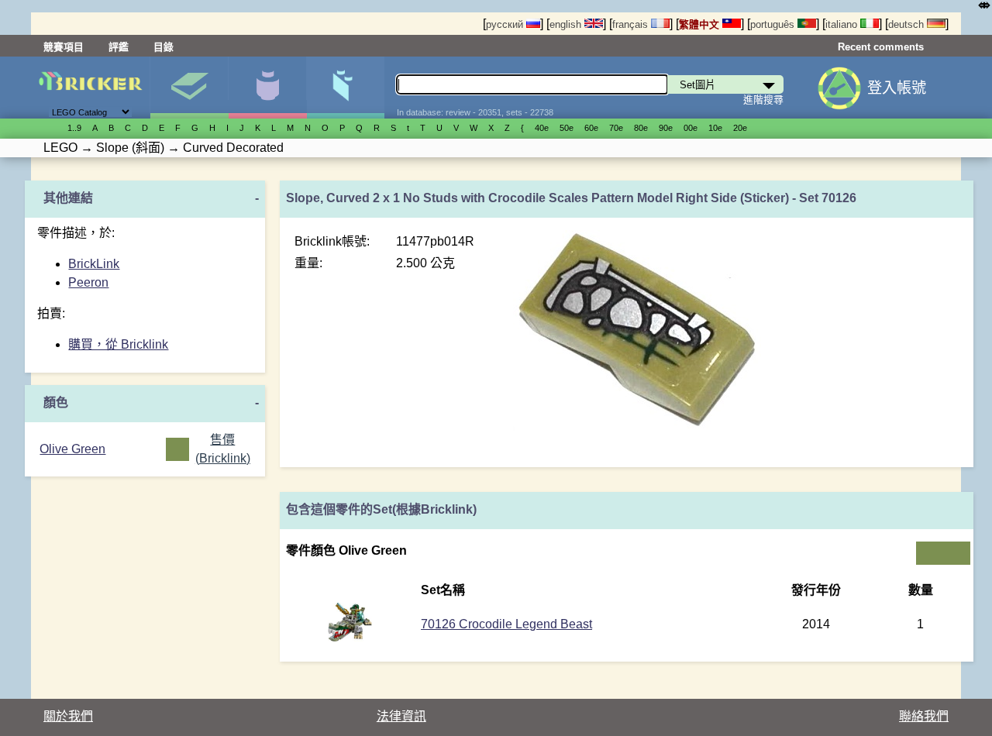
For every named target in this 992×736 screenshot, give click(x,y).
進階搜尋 (763, 99)
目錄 (163, 47)
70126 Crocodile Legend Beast (506, 624)
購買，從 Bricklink (118, 344)
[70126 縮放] (350, 637)
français (631, 24)
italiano (842, 24)
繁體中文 (700, 24)
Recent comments (881, 47)
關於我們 (68, 716)
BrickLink (93, 263)
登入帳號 (896, 88)
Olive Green (72, 449)
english (566, 24)
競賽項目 (63, 47)
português (773, 24)
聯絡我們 (924, 716)
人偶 (267, 87)
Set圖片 (189, 87)
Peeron (88, 282)
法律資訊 (401, 716)
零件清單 (345, 87)
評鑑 (118, 47)
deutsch (907, 24)
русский (506, 24)
